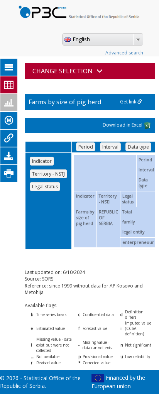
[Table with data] (8, 84)
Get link (128, 101)
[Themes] (8, 67)
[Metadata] (8, 120)
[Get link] (8, 138)
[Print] (8, 173)
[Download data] (8, 155)
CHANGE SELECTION (62, 71)
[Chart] (8, 102)
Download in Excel (123, 125)
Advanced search (124, 52)
